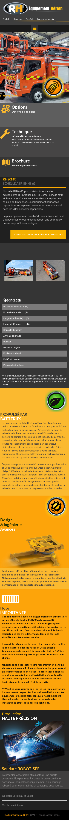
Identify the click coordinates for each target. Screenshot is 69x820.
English (6, 19)
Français (18, 19)
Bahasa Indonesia (45, 19)
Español (29, 19)
